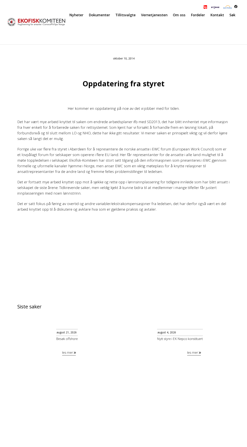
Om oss (179, 15)
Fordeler (198, 15)
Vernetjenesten (154, 15)
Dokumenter (99, 15)
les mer (68, 352)
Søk (232, 15)
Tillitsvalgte (125, 15)
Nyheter (76, 15)
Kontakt (217, 15)
